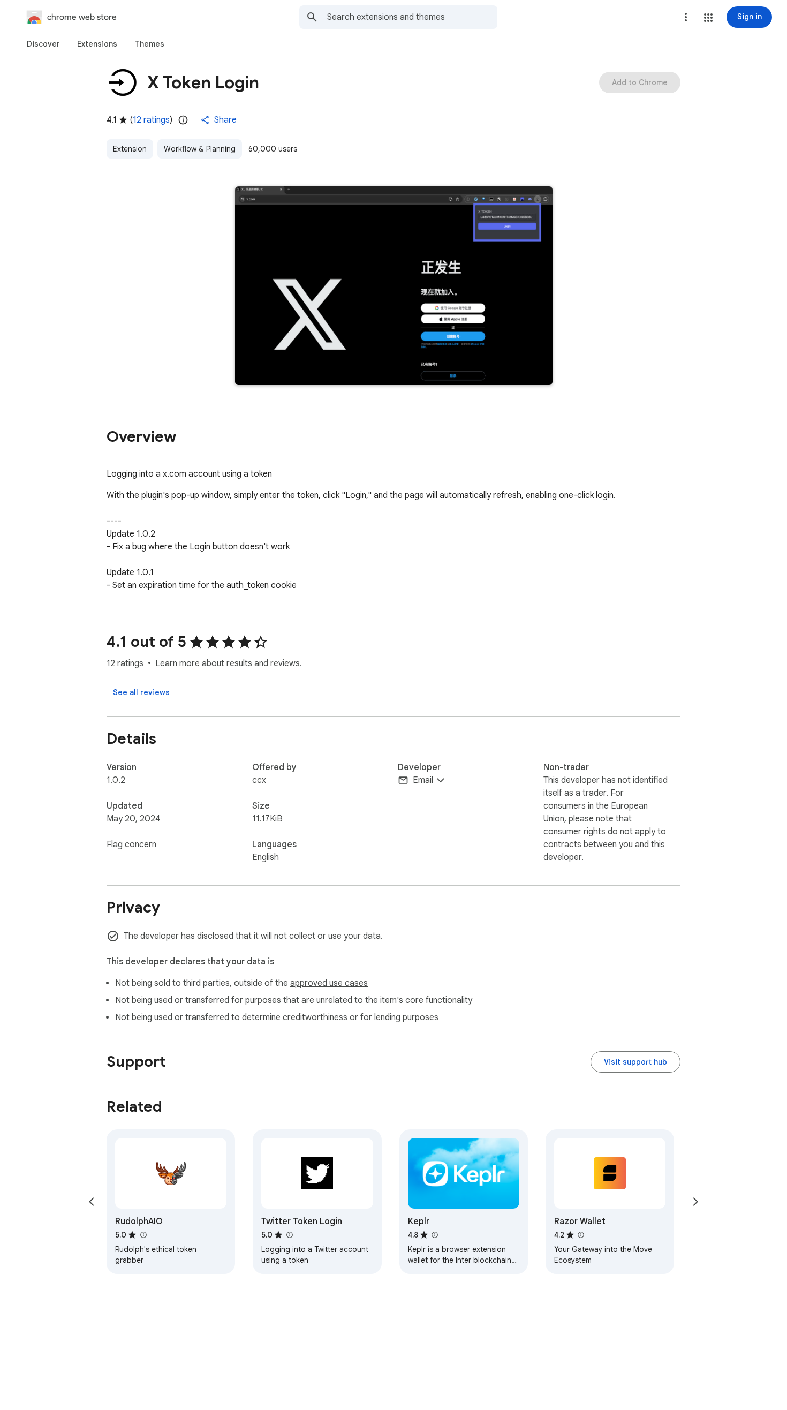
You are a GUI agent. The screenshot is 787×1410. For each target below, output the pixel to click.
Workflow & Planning (200, 149)
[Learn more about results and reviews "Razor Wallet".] (581, 1235)
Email (423, 780)
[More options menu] (686, 17)
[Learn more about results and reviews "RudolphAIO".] (143, 1235)
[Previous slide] (91, 1201)
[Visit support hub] (635, 1062)
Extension (130, 149)
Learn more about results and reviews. (228, 663)
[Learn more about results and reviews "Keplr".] (435, 1235)
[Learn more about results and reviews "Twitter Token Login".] (289, 1235)
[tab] (43, 44)
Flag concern (131, 844)
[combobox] (412, 17)
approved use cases (329, 983)
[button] (708, 17)
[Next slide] (695, 1201)
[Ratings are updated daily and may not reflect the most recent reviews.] (183, 120)
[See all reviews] (141, 692)
